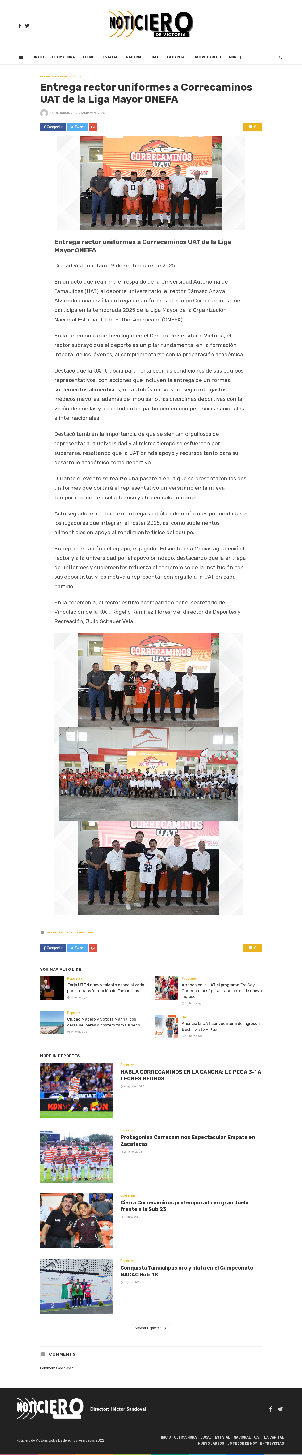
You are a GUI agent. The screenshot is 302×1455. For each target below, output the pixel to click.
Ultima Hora (63, 57)
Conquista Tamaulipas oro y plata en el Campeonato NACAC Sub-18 (186, 1271)
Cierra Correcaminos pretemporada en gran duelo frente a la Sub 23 (184, 1206)
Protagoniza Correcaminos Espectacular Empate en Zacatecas (187, 1140)
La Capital (177, 57)
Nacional (134, 57)
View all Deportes (148, 1328)
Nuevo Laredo (208, 57)
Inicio (39, 57)
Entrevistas (272, 1444)
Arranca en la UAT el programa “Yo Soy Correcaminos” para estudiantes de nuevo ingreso (222, 990)
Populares (67, 76)
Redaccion (63, 113)
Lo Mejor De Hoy (242, 1444)
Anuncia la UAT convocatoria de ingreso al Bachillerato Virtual (222, 1026)
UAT (155, 57)
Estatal (110, 57)
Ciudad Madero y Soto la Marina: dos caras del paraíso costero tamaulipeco (103, 1022)
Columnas (127, 1196)
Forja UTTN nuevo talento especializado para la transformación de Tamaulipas (105, 987)
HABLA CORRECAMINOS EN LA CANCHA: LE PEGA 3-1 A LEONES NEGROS (190, 1075)
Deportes (48, 76)
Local (88, 57)
